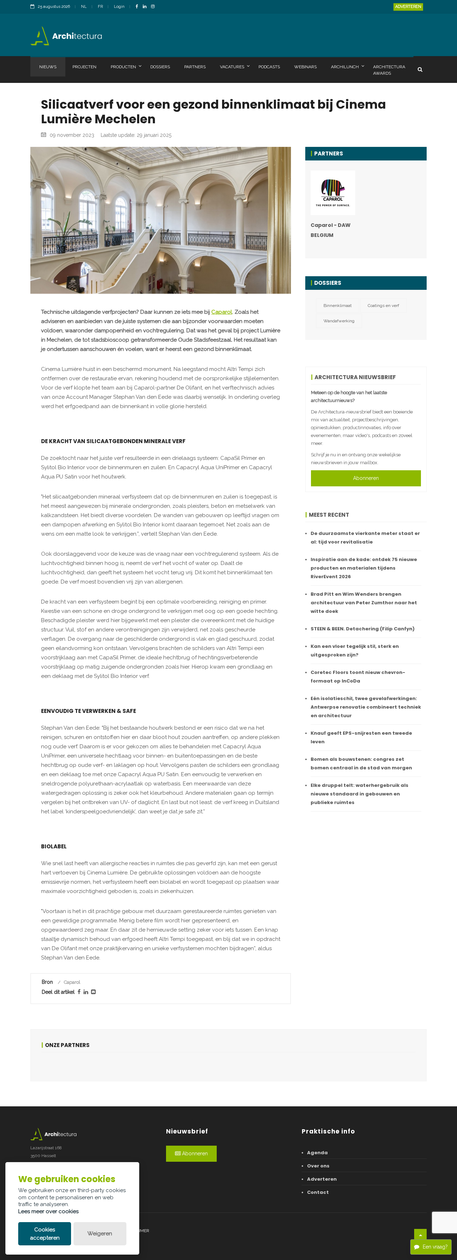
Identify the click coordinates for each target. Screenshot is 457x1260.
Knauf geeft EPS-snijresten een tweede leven (361, 737)
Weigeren (99, 1233)
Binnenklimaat (337, 305)
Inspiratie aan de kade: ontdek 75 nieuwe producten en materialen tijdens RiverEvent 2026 (364, 568)
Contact (318, 1192)
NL (84, 6)
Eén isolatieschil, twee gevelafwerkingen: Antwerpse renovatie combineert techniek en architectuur (366, 707)
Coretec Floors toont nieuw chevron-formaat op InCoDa (358, 676)
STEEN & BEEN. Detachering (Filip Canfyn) (363, 628)
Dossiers (160, 66)
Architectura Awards (389, 70)
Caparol (221, 312)
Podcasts (269, 66)
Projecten (84, 66)
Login (119, 6)
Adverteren (408, 6)
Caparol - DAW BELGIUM (331, 230)
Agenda (317, 1152)
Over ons (318, 1165)
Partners (195, 66)
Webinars (305, 66)
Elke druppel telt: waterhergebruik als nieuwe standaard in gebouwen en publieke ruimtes (359, 794)
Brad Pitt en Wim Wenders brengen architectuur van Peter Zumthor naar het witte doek (364, 603)
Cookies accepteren (45, 1233)
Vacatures (232, 66)
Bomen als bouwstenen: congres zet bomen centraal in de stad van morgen (361, 763)
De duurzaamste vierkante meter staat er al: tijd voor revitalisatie (365, 537)
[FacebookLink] (139, 7)
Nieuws (47, 66)
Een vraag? (435, 1247)
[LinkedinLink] (146, 7)
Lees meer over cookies (48, 1211)
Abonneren (366, 478)
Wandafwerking (339, 320)
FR (100, 6)
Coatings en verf (383, 305)
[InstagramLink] (154, 7)
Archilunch (345, 66)
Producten (123, 66)
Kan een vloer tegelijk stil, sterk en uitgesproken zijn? (355, 650)
